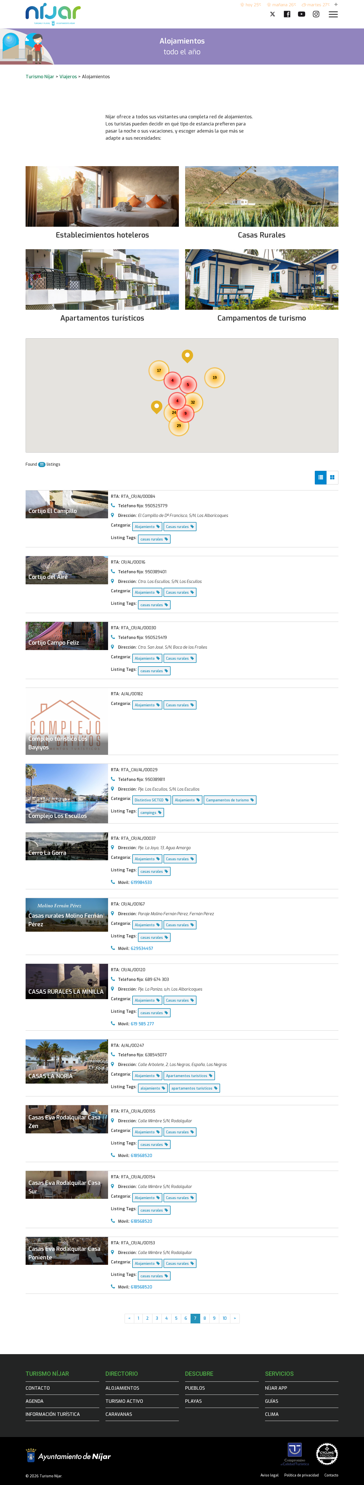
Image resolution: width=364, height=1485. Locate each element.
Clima (272, 1414)
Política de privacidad (301, 1475)
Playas (193, 1401)
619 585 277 (142, 1024)
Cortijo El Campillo (52, 511)
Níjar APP (276, 1388)
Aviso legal (269, 1475)
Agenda (35, 1401)
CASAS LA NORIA (50, 1076)
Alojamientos (122, 1388)
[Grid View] (332, 477)
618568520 (141, 1155)
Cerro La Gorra (47, 853)
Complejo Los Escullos (57, 816)
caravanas (119, 1414)
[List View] (321, 477)
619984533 (141, 882)
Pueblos (195, 1388)
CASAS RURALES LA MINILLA (66, 992)
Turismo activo (124, 1401)
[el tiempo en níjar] (336, 5)
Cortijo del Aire (48, 577)
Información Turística (53, 1414)
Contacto (38, 1388)
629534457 (142, 948)
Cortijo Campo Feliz (53, 643)
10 (225, 1318)
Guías (271, 1401)
